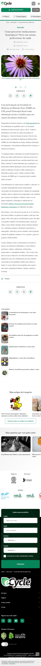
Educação (14, 22)
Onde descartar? (17, 10)
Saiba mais (12, 664)
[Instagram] (10, 621)
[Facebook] (3, 621)
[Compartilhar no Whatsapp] (10, 95)
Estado (6, 536)
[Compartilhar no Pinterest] (30, 95)
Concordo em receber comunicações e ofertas (20, 556)
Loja (37, 9)
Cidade (6, 546)
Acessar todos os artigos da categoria (21, 421)
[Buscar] (33, 3)
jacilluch (8, 78)
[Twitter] (22, 621)
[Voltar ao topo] (37, 654)
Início (7, 22)
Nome (5, 526)
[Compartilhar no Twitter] (23, 95)
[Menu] (39, 3)
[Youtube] (16, 621)
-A (25, 87)
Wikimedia (21, 78)
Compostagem (21, 16)
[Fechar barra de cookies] (38, 662)
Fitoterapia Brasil (31, 123)
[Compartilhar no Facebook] (17, 95)
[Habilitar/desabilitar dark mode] (15, 87)
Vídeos (6, 16)
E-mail (6, 516)
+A (20, 87)
